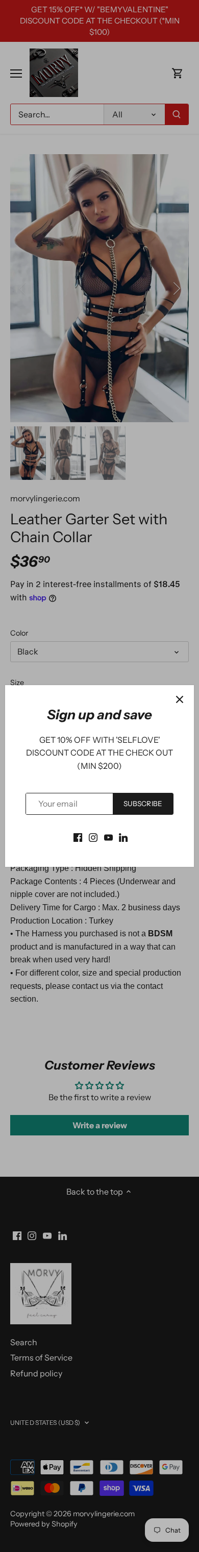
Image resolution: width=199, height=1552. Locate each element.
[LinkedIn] (123, 836)
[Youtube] (108, 836)
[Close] (179, 699)
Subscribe (142, 803)
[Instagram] (93, 836)
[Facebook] (77, 836)
